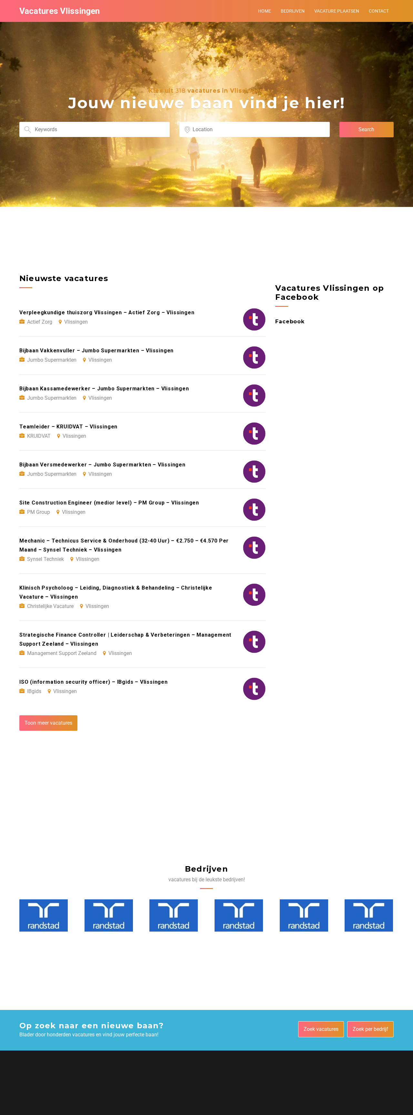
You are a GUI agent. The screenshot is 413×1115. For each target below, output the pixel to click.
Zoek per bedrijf (370, 1029)
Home (264, 11)
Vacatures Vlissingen (59, 10)
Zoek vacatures (321, 1029)
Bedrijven (293, 11)
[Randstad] (43, 915)
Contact (379, 11)
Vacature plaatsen (336, 11)
